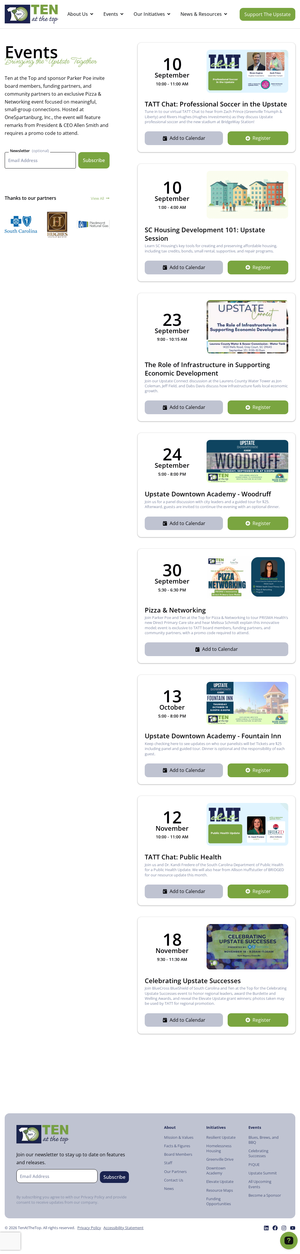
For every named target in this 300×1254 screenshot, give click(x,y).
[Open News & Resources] (225, 14)
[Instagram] (284, 1228)
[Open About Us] (91, 14)
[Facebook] (275, 1228)
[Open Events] (122, 14)
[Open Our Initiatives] (168, 14)
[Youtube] (292, 1228)
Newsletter (20, 150)
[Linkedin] (266, 1228)
